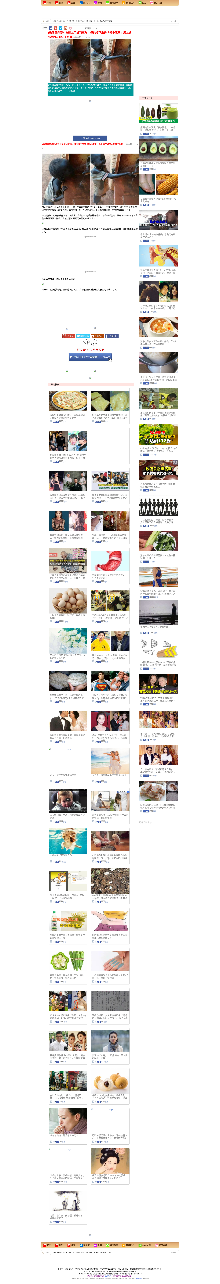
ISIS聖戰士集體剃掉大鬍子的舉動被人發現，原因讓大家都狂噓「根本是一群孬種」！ (109, 898)
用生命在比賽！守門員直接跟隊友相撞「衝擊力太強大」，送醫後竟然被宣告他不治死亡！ (158, 415)
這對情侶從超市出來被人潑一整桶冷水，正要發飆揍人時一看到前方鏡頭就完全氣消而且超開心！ (109, 1138)
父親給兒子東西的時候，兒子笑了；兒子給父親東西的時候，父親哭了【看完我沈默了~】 (67, 1178)
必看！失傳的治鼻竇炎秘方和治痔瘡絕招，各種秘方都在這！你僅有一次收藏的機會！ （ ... (67, 578)
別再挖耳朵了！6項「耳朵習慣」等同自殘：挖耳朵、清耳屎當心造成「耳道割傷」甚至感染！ (158, 273)
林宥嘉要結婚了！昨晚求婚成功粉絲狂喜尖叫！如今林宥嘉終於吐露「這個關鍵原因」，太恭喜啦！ (157, 308)
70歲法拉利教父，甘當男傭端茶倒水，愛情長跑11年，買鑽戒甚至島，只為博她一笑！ (157, 701)
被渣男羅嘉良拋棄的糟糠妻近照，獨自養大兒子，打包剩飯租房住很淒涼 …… (109, 498)
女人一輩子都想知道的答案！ (64, 775)
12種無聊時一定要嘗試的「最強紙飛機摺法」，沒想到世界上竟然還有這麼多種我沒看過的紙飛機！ (158, 665)
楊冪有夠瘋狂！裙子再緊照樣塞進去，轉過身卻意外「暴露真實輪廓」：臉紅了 (68, 538)
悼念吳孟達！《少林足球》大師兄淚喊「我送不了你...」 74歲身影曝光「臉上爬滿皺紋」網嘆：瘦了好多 (109, 658)
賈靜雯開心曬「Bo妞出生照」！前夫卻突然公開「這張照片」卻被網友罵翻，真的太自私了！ (67, 1058)
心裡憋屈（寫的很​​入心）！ (63, 855)
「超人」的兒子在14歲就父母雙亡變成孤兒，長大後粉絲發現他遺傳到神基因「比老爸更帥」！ (109, 698)
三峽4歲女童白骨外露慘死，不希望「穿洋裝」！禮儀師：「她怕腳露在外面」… (110, 618)
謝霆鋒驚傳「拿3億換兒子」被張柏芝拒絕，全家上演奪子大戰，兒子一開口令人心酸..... (68, 458)
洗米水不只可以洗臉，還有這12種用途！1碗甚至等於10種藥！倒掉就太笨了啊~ (158, 380)
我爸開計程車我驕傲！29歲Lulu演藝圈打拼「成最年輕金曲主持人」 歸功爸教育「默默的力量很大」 (67, 498)
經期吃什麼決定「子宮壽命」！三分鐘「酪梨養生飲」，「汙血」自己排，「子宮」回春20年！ (157, 130)
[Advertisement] (110, 13)
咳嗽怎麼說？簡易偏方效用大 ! (64, 1135)
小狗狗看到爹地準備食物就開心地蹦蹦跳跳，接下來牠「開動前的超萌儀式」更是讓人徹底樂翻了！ (109, 858)
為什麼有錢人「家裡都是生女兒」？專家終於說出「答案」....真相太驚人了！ (157, 772)
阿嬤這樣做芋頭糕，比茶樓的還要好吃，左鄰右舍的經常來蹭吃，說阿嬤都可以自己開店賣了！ (157, 808)
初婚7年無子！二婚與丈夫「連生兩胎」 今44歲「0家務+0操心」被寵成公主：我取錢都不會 (109, 738)
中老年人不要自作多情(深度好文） (157, 627)
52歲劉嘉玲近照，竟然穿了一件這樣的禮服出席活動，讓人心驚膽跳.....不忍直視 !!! (158, 594)
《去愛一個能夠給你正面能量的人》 (109, 775)
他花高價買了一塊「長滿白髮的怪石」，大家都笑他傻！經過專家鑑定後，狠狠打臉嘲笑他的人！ (67, 698)
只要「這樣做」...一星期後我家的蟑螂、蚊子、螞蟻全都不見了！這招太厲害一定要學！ (109, 538)
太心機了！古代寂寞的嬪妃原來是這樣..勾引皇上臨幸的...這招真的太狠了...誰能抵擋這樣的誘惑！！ (157, 736)
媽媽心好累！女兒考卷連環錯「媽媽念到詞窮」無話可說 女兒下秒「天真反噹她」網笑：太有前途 (110, 1018)
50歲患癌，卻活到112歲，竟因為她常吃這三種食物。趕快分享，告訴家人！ (158, 451)
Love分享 (173, 21)
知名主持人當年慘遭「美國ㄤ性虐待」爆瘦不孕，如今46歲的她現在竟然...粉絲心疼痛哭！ (68, 1018)
